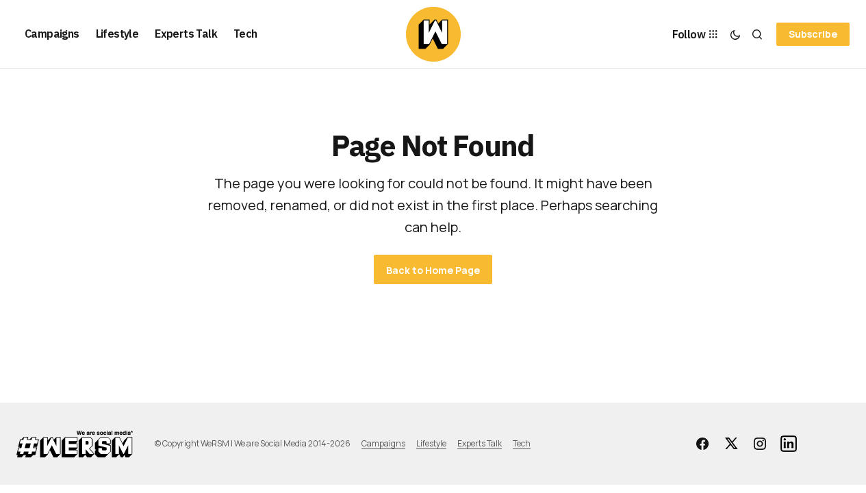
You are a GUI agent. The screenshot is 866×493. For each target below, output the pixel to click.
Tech (522, 443)
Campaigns (383, 443)
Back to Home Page (433, 270)
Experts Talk (479, 443)
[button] (735, 34)
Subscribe (813, 33)
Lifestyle (431, 443)
